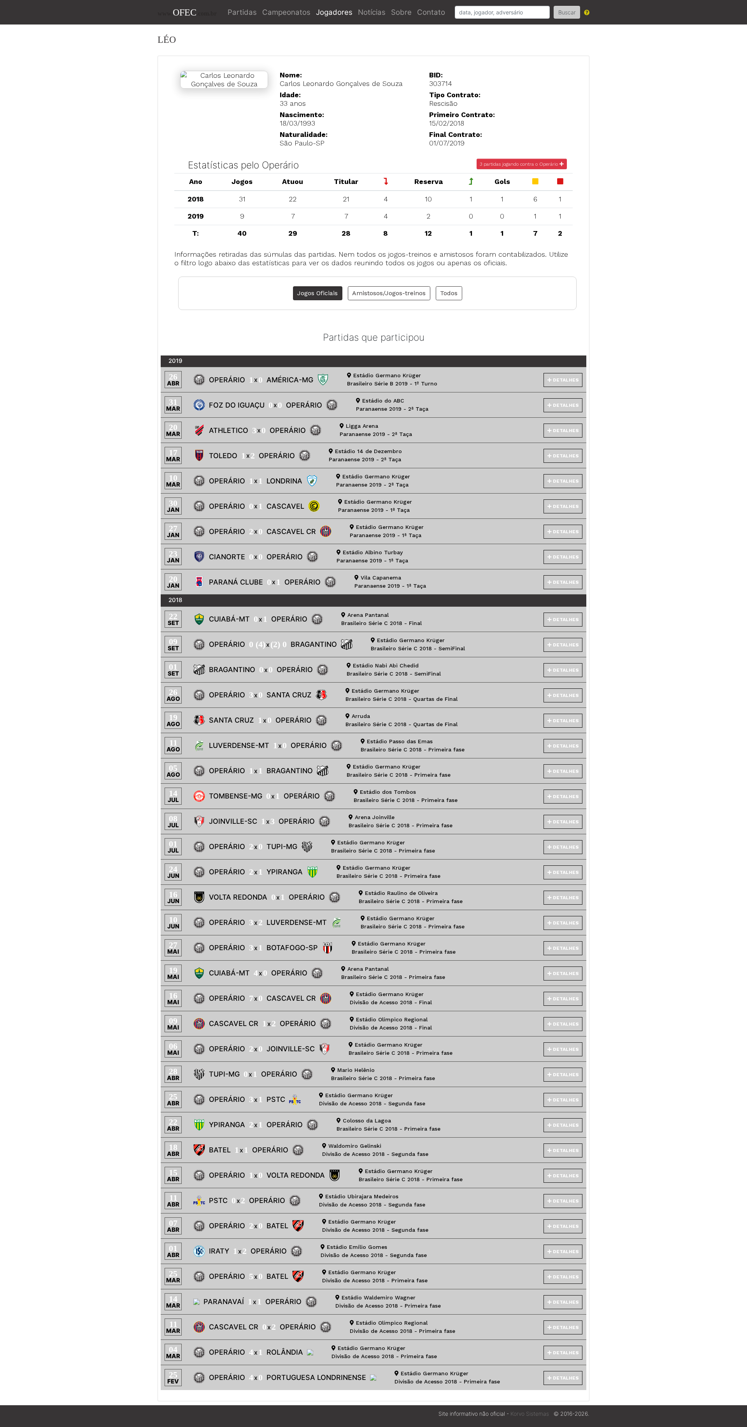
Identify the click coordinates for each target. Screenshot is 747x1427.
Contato (431, 12)
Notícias (372, 12)
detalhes (565, 380)
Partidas (242, 12)
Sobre (401, 12)
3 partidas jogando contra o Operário (519, 164)
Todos (449, 293)
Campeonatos (286, 12)
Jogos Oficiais (317, 293)
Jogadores (334, 12)
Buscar (567, 12)
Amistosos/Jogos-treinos (389, 293)
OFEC (187, 12)
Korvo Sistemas (529, 1413)
